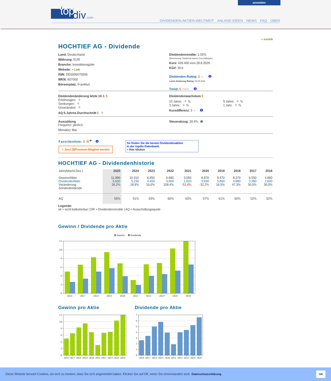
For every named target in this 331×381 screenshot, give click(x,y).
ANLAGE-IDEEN (230, 21)
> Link (76, 69)
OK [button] (321, 374)
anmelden (259, 2)
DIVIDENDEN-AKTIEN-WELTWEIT (187, 21)
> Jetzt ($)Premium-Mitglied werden (86, 149)
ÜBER (275, 21)
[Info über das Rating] (208, 76)
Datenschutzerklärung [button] (206, 374)
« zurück (267, 39)
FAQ (263, 21)
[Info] (193, 89)
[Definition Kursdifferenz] (200, 110)
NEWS (251, 21)
